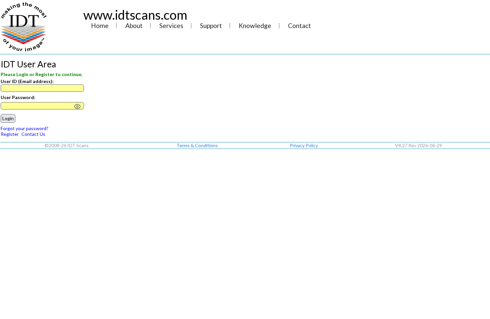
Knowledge (255, 26)
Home (100, 26)
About (134, 26)
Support (211, 26)
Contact (299, 26)
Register (10, 134)
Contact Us (33, 134)
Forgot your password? (24, 128)
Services (171, 26)
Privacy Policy (304, 145)
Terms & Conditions (197, 145)
